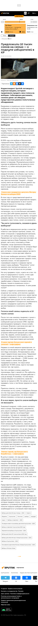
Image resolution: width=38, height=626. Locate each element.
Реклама (20, 591)
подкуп (3, 520)
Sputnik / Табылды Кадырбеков (10, 80)
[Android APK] (6, 610)
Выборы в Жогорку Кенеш (8, 548)
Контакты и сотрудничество (9, 591)
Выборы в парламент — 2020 (15, 520)
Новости (28, 513)
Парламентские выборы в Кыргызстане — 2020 (14, 530)
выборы (27, 516)
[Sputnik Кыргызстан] (5, 14)
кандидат (33, 516)
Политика (20, 516)
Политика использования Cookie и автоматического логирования (11, 597)
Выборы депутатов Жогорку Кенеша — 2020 (13, 513)
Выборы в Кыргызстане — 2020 (10, 541)
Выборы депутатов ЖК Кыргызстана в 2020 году (14, 534)
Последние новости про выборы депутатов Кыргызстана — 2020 (18, 523)
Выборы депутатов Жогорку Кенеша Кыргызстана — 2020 (16, 537)
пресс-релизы (5, 593)
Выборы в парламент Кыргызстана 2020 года (13, 527)
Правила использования (15, 588)
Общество (4, 516)
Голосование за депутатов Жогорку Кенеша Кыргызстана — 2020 (18, 544)
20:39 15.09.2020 (6, 56)
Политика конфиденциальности (19, 593)
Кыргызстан (12, 516)
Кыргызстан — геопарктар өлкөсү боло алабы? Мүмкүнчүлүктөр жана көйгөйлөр (13, 30)
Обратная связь (5, 604)
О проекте (4, 588)
